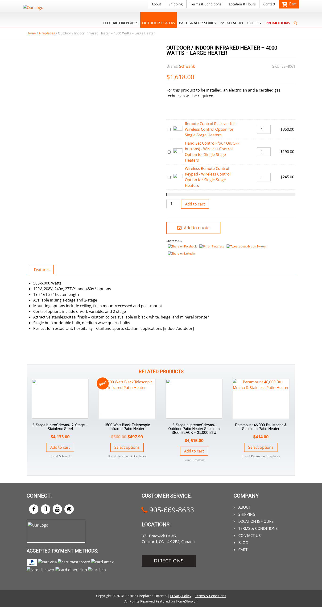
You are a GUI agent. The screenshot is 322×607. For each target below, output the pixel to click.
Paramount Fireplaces (131, 456)
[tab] (42, 270)
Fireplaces (47, 33)
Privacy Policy (180, 596)
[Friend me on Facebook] (33, 509)
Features (42, 269)
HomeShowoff (187, 601)
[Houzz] (45, 509)
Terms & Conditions (205, 4)
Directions (169, 560)
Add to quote (196, 227)
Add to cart (195, 204)
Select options (127, 447)
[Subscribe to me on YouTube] (57, 509)
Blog (243, 542)
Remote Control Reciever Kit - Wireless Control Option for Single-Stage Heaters (211, 129)
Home (31, 33)
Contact (269, 4)
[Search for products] (295, 20)
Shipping (176, 4)
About (156, 4)
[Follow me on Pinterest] (69, 509)
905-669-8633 (170, 510)
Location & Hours (242, 4)
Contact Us (249, 535)
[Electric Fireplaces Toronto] (33, 7)
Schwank (187, 66)
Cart (243, 549)
